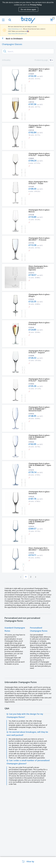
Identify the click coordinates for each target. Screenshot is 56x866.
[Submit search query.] (5, 51)
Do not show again (28, 9)
